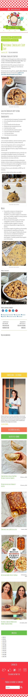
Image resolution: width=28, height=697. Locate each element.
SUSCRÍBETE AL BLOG (14, 428)
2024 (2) (3, 638)
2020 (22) (3, 645)
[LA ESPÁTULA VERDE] (14, 21)
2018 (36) (3, 649)
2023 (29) (3, 640)
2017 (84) (3, 651)
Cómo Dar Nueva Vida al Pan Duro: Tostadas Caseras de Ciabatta (9, 476)
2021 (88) (3, 643)
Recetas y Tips (14, 40)
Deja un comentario (13, 52)
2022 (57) (3, 642)
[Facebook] (10, 668)
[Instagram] (19, 668)
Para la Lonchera (16, 37)
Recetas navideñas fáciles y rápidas (9, 574)
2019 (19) (3, 647)
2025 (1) (3, 636)
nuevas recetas (12, 316)
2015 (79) (3, 655)
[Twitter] (4, 668)
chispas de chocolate (7, 315)
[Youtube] (14, 668)
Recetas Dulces (5, 40)
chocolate (17, 315)
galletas (4, 316)
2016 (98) (3, 653)
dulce (23, 315)
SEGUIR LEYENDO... (5, 423)
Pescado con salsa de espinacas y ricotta (8, 484)
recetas (20, 316)
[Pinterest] (25, 668)
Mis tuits (3, 677)
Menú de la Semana (6, 37)
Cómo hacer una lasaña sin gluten (9, 528)
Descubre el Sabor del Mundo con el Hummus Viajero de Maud (9, 622)
